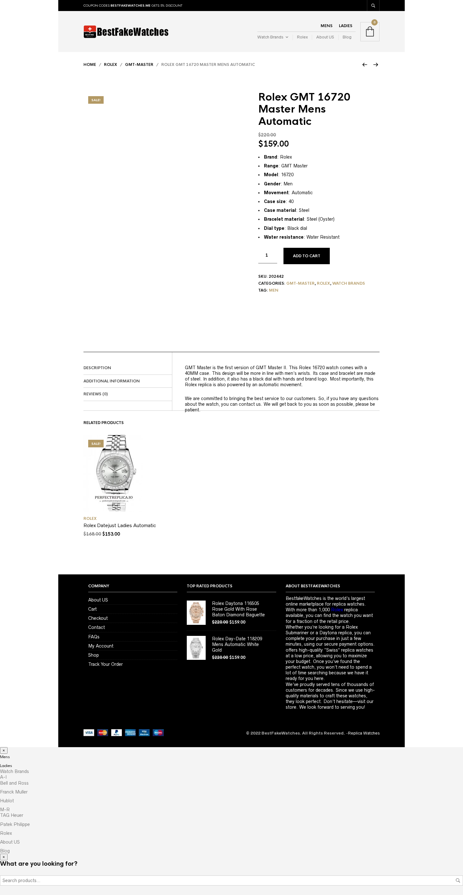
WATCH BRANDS (348, 283)
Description (97, 367)
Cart (92, 609)
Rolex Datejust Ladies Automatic (119, 525)
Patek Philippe (15, 824)
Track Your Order (105, 664)
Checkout (98, 618)
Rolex (302, 37)
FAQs (94, 636)
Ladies (345, 25)
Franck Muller (14, 791)
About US (325, 37)
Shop (93, 655)
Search (457, 880)
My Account (100, 645)
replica (344, 609)
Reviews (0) (95, 394)
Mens (327, 25)
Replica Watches (364, 733)
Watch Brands (270, 37)
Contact (96, 627)
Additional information (111, 381)
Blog (347, 37)
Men (273, 290)
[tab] (127, 368)
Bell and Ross (14, 783)
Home (89, 64)
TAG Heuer (11, 815)
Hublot (7, 800)
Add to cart (306, 256)
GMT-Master (139, 64)
